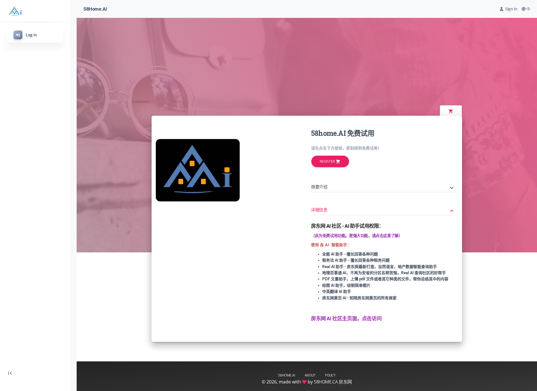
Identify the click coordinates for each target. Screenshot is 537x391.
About (310, 375)
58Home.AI (95, 9)
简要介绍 (383, 187)
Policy (330, 375)
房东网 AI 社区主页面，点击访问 (346, 318)
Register (330, 161)
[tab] (384, 183)
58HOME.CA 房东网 (333, 382)
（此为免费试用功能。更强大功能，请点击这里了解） (356, 235)
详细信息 (383, 210)
